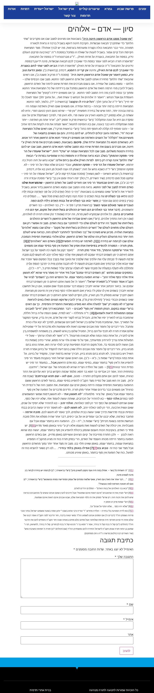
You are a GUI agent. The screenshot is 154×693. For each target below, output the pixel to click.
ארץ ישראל (66, 9)
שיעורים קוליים (89, 9)
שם (130, 604)
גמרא (108, 9)
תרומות (85, 15)
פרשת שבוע (125, 9)
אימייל (128, 619)
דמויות (25, 9)
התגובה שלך (124, 556)
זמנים (142, 9)
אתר (130, 634)
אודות (12, 9)
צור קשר (69, 15)
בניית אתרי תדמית (40, 690)
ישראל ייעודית (44, 9)
